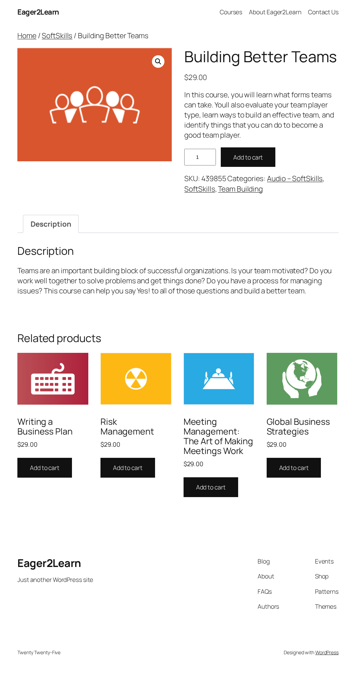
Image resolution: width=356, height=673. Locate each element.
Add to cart (248, 157)
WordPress (327, 652)
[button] (158, 61)
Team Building (240, 189)
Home (27, 35)
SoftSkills (57, 35)
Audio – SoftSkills (295, 178)
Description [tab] (51, 224)
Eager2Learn (38, 12)
